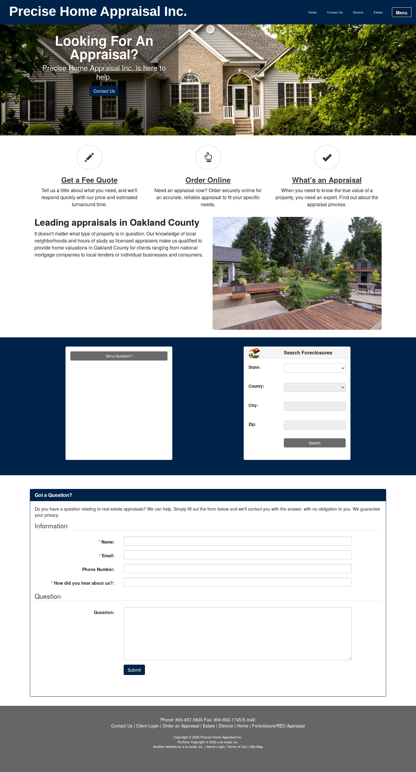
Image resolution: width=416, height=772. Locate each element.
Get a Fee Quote (89, 179)
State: (250, 367)
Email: (107, 555)
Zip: (250, 424)
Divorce (358, 12)
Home (312, 12)
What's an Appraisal (327, 179)
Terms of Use (237, 746)
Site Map (256, 746)
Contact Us (335, 12)
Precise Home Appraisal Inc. (98, 12)
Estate (378, 12)
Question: (104, 612)
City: (250, 405)
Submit (134, 670)
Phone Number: (98, 569)
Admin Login (215, 746)
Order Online (208, 179)
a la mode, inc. (193, 746)
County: (250, 386)
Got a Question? (119, 355)
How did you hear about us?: (83, 583)
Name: (107, 542)
